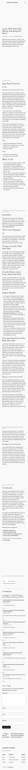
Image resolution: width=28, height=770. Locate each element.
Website (4, 720)
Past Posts (7, 540)
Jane (11, 36)
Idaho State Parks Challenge (9, 583)
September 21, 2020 (7, 624)
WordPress (11, 767)
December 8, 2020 (7, 645)
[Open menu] (25, 2)
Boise (4, 318)
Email (3, 714)
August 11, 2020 (6, 613)
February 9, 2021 (6, 655)
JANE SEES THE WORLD (12, 2)
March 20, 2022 (6, 676)
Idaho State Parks (11, 581)
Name (3, 708)
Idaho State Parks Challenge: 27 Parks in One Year (14, 674)
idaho (4, 581)
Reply (3, 608)
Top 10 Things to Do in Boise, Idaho (12, 533)
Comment (5, 693)
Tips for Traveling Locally (9, 532)
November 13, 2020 (7, 635)
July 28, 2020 (6, 603)
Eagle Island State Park (9, 313)
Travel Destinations (18, 36)
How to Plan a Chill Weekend (10, 535)
